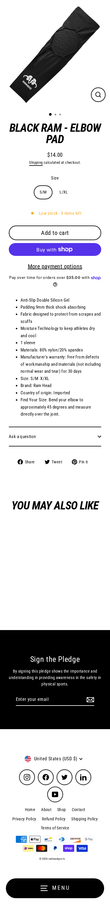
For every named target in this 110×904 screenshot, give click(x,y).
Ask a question (22, 436)
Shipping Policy (84, 819)
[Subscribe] (89, 699)
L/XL (64, 192)
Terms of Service (55, 828)
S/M (43, 192)
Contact (78, 809)
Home (30, 809)
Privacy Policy (24, 819)
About (46, 809)
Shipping (36, 162)
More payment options (55, 266)
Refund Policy (53, 819)
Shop (61, 809)
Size (55, 178)
